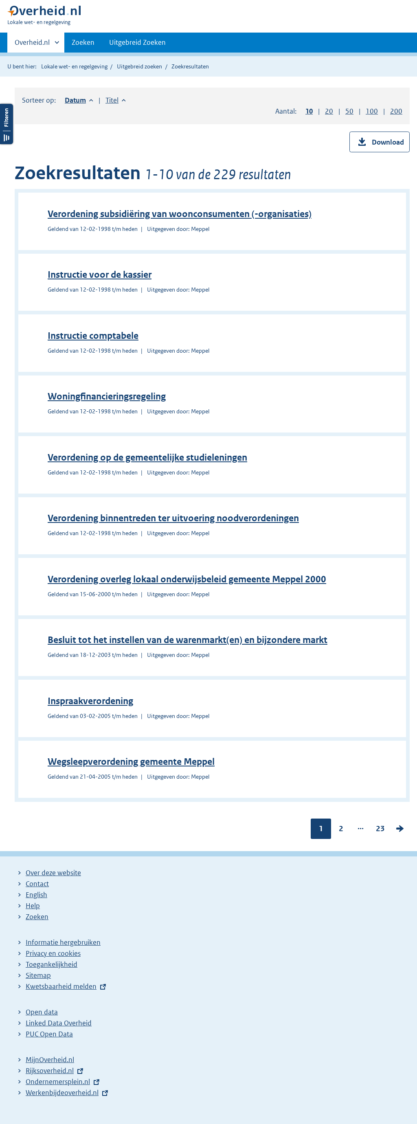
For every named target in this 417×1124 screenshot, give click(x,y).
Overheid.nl (32, 45)
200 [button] (396, 111)
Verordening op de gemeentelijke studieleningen (147, 457)
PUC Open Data (49, 1034)
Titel (115, 100)
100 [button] (372, 111)
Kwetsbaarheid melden (61, 986)
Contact (37, 883)
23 (380, 830)
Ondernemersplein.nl (58, 1081)
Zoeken (83, 42)
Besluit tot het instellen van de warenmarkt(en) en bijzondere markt (187, 639)
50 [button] (349, 111)
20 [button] (329, 111)
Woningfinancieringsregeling (107, 396)
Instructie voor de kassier (99, 274)
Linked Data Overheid (59, 1023)
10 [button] (309, 111)
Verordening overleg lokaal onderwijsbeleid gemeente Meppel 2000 (187, 579)
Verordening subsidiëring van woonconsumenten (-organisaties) (180, 214)
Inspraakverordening (90, 701)
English (36, 894)
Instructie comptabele (93, 335)
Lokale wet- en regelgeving (74, 66)
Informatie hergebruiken (63, 942)
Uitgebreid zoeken (139, 66)
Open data (42, 1012)
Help (33, 905)
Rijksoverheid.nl (50, 1070)
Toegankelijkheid (51, 964)
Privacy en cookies (53, 953)
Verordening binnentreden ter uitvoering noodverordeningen (173, 518)
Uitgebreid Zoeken (137, 42)
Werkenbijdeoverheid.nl (62, 1092)
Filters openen (6, 124)
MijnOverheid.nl (50, 1059)
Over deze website (53, 872)
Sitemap (38, 975)
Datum (79, 100)
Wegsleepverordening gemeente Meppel (131, 761)
